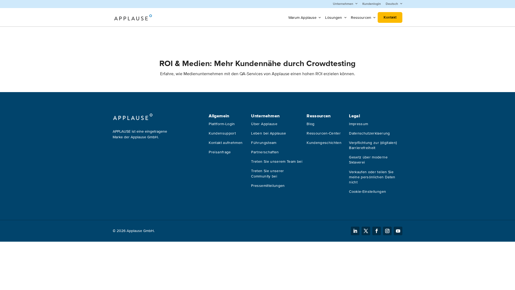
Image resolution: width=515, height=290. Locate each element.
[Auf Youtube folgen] (398, 231)
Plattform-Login (222, 124)
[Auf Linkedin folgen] (355, 231)
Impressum (358, 124)
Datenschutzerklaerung (369, 133)
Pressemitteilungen (268, 185)
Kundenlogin (371, 4)
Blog (310, 124)
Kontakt (390, 17)
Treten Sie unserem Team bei (276, 161)
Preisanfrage (220, 152)
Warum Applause (302, 17)
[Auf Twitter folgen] (366, 231)
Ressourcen (361, 17)
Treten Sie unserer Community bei (267, 173)
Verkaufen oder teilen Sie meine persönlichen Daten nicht (372, 177)
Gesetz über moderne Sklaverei (368, 160)
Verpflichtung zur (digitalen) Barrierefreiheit (373, 145)
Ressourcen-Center (324, 133)
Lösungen (333, 17)
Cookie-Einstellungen (367, 191)
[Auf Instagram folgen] (387, 231)
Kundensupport (222, 133)
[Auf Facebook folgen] (376, 231)
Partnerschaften (265, 152)
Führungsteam (263, 142)
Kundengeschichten (324, 142)
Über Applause (264, 124)
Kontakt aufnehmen (225, 142)
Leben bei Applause (268, 133)
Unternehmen (343, 4)
